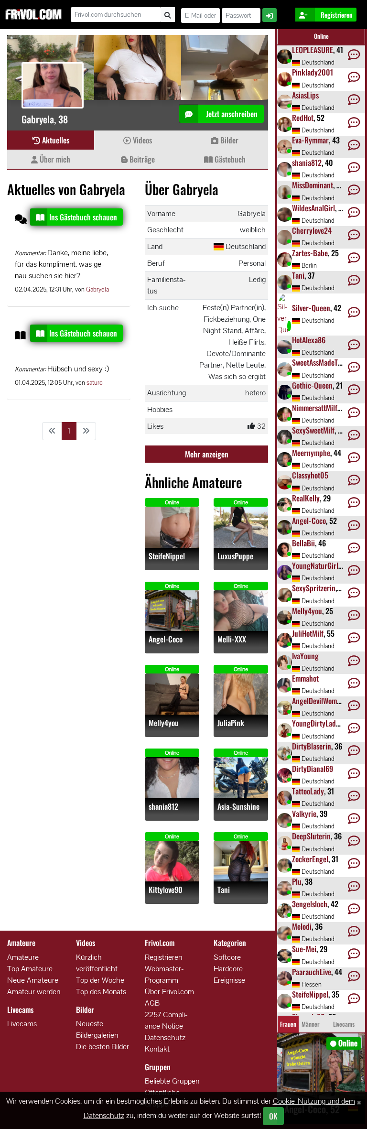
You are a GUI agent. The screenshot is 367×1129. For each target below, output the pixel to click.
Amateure (23, 957)
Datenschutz (165, 1037)
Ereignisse (229, 980)
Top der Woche (100, 980)
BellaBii (303, 543)
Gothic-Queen (312, 385)
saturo (94, 383)
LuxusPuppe (235, 556)
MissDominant (312, 185)
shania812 (163, 806)
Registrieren (163, 957)
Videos (141, 140)
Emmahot (305, 678)
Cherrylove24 (312, 230)
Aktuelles (54, 140)
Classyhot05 (310, 475)
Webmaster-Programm (164, 974)
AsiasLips (305, 95)
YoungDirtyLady (315, 723)
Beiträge (141, 159)
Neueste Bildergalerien (97, 1029)
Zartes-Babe (310, 253)
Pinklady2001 (312, 72)
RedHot (302, 117)
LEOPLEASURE (312, 49)
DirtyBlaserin (311, 746)
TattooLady (308, 791)
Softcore (227, 957)
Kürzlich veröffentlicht (97, 963)
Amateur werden (33, 992)
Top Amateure (30, 969)
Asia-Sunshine (238, 806)
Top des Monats (101, 992)
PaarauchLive (311, 971)
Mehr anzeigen (206, 454)
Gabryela (97, 289)
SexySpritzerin (313, 588)
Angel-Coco (166, 639)
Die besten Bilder (102, 1047)
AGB (152, 1003)
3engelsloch (309, 904)
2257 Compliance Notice (166, 1020)
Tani (223, 889)
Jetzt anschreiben (231, 113)
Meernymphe (311, 452)
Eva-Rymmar (310, 140)
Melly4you (164, 722)
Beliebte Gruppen (172, 1081)
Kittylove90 (166, 889)
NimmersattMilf (314, 407)
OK (273, 1116)
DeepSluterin (311, 836)
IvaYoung (305, 656)
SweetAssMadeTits (318, 362)
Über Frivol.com (169, 992)
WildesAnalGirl (313, 208)
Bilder (228, 140)
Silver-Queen (311, 308)
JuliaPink (230, 722)
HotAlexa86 (308, 340)
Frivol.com (33, 14)
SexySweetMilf (313, 430)
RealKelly (306, 498)
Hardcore (228, 969)
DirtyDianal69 (312, 768)
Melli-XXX (231, 639)
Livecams (22, 1024)
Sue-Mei (304, 949)
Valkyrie (304, 813)
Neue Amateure (32, 980)
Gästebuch (229, 159)
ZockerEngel (310, 859)
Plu (297, 881)
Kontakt (157, 1049)
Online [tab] (321, 36)
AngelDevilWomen (318, 700)
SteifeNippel (167, 556)
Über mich (54, 159)
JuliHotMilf (308, 633)
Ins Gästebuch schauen (83, 217)
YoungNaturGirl (315, 565)
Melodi (302, 926)
